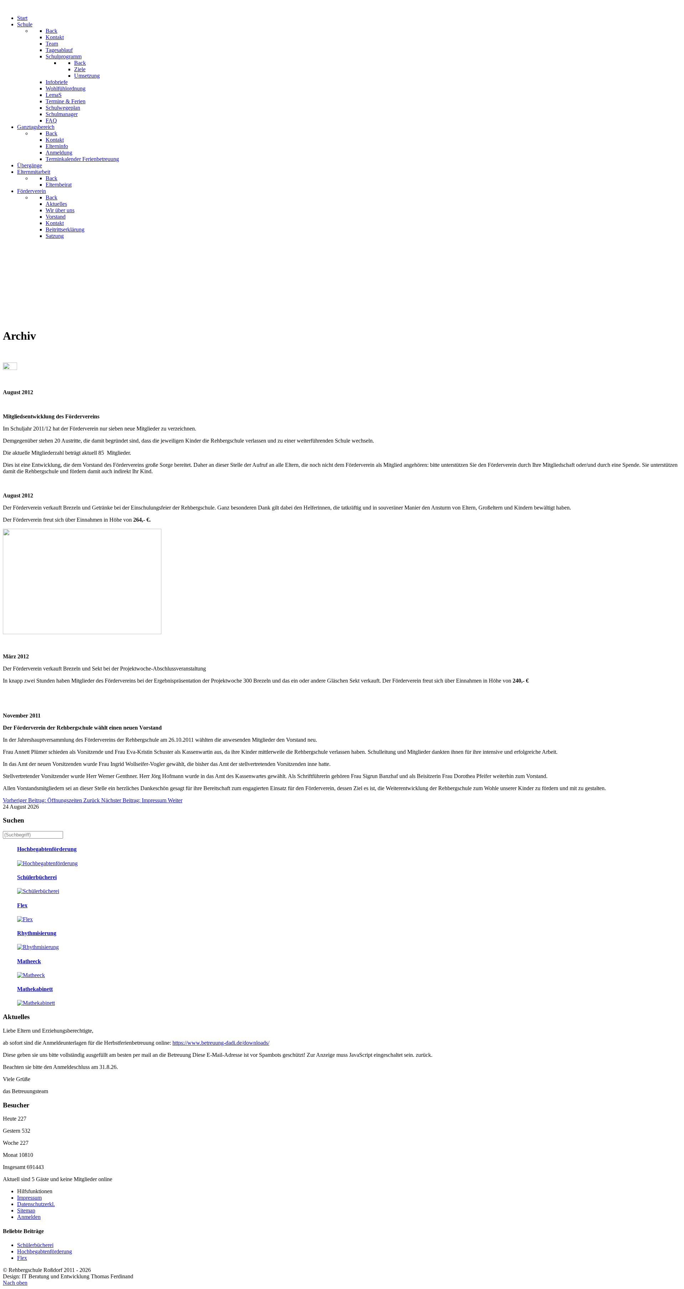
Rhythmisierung (36, 933)
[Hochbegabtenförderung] (47, 863)
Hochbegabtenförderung (47, 849)
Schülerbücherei (37, 877)
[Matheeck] (31, 975)
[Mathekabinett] (36, 1003)
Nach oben (15, 1283)
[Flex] (25, 919)
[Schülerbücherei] (38, 891)
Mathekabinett (35, 989)
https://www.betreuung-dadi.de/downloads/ (220, 1043)
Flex (22, 905)
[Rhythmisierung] (38, 947)
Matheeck (29, 961)
